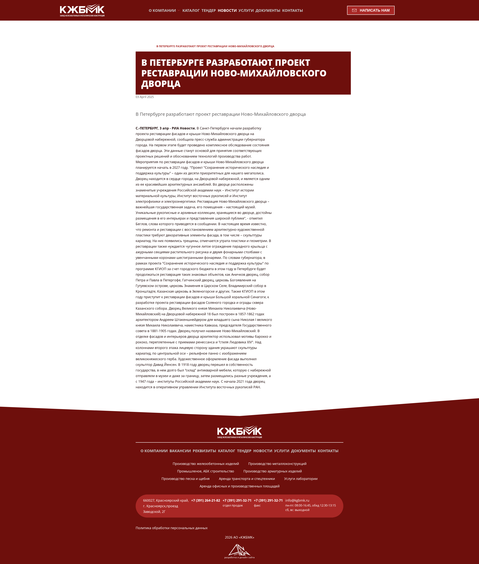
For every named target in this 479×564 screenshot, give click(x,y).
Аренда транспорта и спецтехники (247, 478)
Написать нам (375, 10)
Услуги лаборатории (301, 478)
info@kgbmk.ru (297, 500)
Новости (227, 10)
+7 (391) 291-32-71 (237, 500)
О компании (154, 450)
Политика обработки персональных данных (172, 528)
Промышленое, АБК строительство (205, 471)
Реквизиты (204, 450)
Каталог (191, 10)
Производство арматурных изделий (272, 471)
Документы (268, 10)
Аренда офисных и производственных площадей (240, 486)
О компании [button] (162, 10)
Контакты (292, 10)
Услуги (246, 10)
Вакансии (180, 450)
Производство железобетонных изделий (206, 463)
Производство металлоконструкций (277, 463)
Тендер (209, 10)
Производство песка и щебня (185, 478)
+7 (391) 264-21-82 (205, 500)
